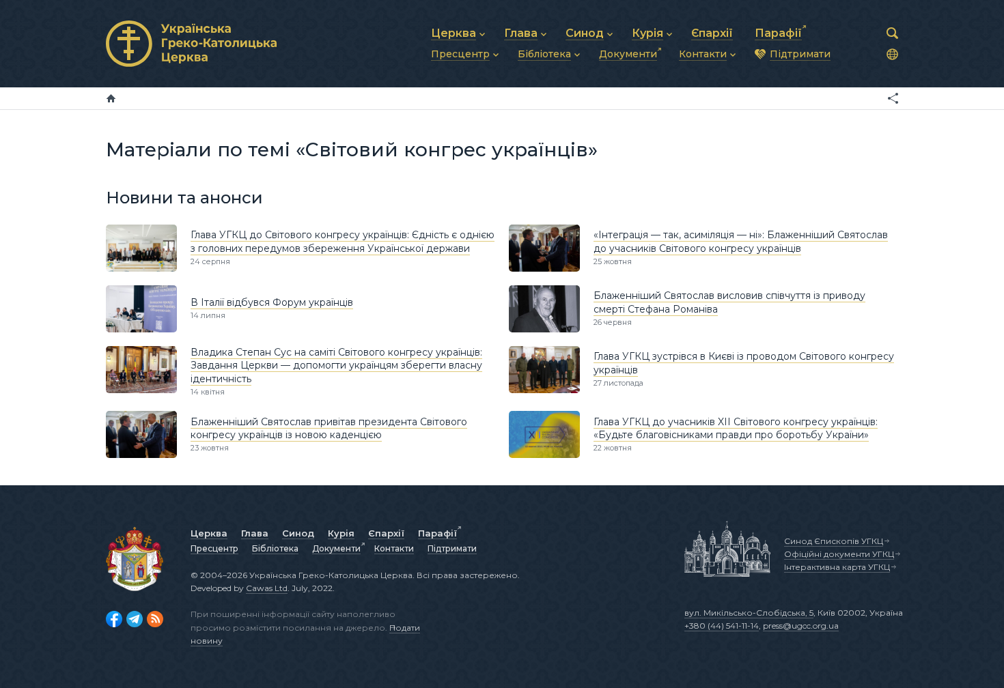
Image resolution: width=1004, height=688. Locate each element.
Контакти (394, 548)
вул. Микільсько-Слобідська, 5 (748, 612)
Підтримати (452, 548)
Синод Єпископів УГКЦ (833, 541)
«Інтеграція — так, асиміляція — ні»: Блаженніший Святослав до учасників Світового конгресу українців (741, 242)
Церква (209, 533)
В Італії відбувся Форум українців (272, 302)
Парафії (437, 533)
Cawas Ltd (267, 588)
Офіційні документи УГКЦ (839, 554)
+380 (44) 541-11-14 (721, 625)
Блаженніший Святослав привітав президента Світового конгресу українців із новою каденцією (329, 429)
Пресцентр (214, 548)
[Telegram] (134, 619)
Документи (336, 548)
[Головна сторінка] (111, 98)
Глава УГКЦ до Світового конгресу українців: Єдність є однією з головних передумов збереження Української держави (342, 242)
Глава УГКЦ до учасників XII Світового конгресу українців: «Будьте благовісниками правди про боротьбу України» (736, 429)
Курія (341, 533)
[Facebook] (114, 619)
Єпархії (386, 533)
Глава (254, 533)
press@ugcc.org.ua (801, 625)
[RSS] (155, 619)
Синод (298, 533)
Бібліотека (275, 548)
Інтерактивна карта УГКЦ (837, 567)
